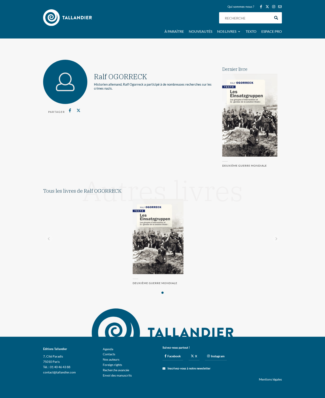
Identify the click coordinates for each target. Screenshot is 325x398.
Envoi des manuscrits (117, 375)
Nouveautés (200, 31)
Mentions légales (270, 379)
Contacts (109, 354)
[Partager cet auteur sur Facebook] (70, 110)
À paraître (174, 31)
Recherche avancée (116, 370)
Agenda (108, 349)
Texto (251, 31)
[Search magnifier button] (276, 17)
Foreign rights (112, 365)
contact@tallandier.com (59, 372)
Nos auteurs (111, 359)
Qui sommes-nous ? (241, 6)
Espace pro (271, 31)
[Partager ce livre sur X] (78, 110)
